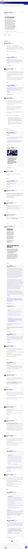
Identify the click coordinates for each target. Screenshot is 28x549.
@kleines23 (8, 205)
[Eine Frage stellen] (26, 547)
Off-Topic (6, 10)
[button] (10, 23)
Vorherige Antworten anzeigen (10, 130)
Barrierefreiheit (12, 544)
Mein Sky (5, 544)
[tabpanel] (14, 292)
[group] (17, 32)
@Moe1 (8, 59)
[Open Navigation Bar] (1, 0)
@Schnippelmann (9, 409)
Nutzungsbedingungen (17, 544)
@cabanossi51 (9, 183)
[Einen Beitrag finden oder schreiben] (22, 5)
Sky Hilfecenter (8, 544)
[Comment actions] (23, 44)
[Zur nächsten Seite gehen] (18, 541)
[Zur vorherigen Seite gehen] (10, 541)
